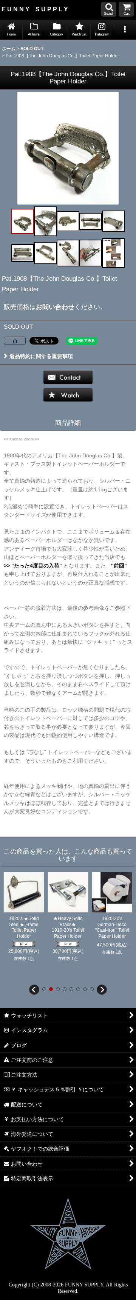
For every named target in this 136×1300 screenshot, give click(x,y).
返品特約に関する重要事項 (41, 356)
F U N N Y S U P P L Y (35, 9)
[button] (108, 9)
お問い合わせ (55, 307)
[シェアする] (15, 341)
